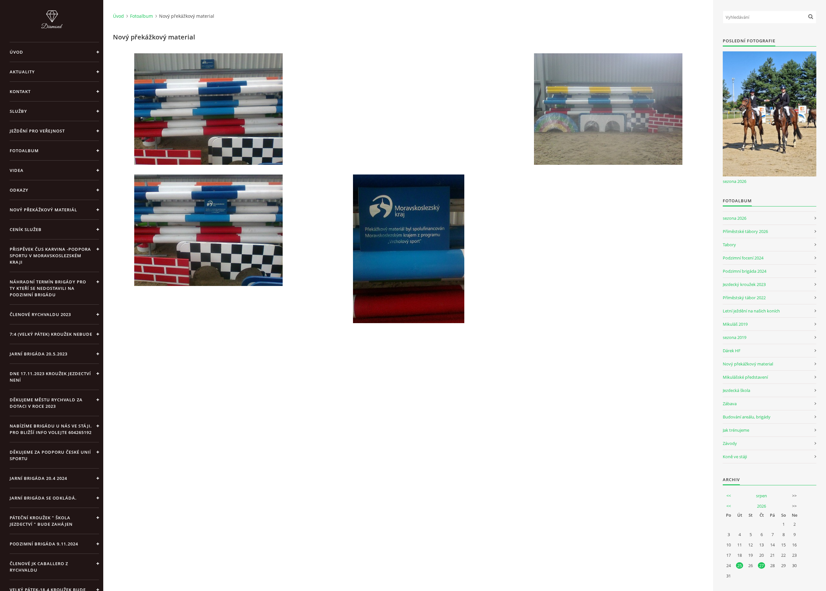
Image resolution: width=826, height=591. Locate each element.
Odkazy (19, 190)
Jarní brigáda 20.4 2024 (38, 478)
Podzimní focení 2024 (743, 258)
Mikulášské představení (745, 377)
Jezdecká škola (736, 390)
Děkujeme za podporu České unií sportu (50, 455)
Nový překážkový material (748, 364)
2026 (761, 506)
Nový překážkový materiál (43, 210)
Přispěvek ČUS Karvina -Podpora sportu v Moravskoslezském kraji (50, 255)
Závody (730, 443)
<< (728, 496)
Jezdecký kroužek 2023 (744, 284)
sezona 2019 (734, 337)
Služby (18, 111)
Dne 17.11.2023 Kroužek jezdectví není (50, 377)
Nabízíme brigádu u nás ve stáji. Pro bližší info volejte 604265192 (51, 429)
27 (761, 565)
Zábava (730, 403)
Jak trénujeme (736, 430)
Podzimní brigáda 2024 (744, 271)
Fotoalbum (24, 150)
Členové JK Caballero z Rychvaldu (39, 567)
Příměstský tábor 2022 (744, 298)
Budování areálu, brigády (747, 417)
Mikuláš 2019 (735, 324)
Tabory (729, 245)
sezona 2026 (734, 181)
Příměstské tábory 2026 (745, 231)
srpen (761, 496)
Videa (17, 170)
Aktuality (22, 72)
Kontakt (20, 91)
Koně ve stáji (735, 456)
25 (739, 565)
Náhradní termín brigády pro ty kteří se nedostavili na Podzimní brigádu (48, 288)
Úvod (16, 52)
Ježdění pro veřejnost (37, 131)
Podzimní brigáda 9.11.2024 (44, 544)
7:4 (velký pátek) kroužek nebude (51, 334)
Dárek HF (731, 351)
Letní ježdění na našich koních (751, 311)
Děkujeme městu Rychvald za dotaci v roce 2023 (46, 403)
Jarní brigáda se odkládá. (43, 498)
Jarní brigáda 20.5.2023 (38, 354)
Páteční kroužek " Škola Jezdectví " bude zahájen (41, 521)
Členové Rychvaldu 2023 (40, 314)
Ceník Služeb (26, 229)
